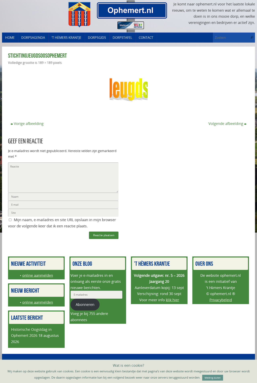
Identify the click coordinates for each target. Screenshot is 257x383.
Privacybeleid (220, 299)
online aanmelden (37, 275)
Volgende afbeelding (225, 123)
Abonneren (85, 304)
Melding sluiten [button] (213, 377)
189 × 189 (45, 62)
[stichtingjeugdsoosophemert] (128, 90)
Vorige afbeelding (29, 123)
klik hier (172, 299)
